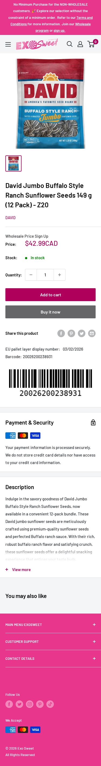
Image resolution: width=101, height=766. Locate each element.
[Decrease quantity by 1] (31, 274)
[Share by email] (92, 333)
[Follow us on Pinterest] (40, 704)
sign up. (59, 30)
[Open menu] (8, 44)
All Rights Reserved (20, 755)
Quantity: (13, 274)
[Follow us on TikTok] (50, 704)
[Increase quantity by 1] (59, 274)
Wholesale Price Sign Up (26, 236)
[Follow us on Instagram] (29, 704)
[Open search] (70, 44)
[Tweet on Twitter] (81, 333)
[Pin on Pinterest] (71, 333)
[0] (91, 44)
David (10, 217)
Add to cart (50, 294)
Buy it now (50, 311)
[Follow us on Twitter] (19, 704)
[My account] (80, 44)
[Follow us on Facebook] (9, 704)
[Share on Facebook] (61, 333)
